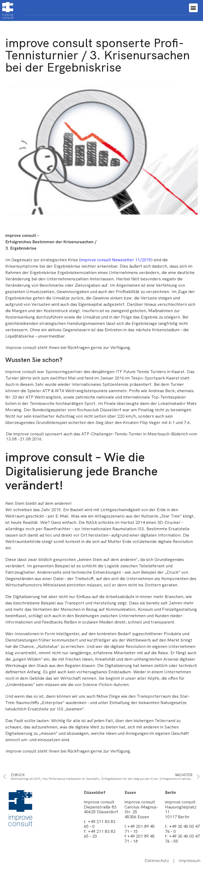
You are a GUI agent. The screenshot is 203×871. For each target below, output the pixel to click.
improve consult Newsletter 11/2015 (115, 260)
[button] (193, 7)
